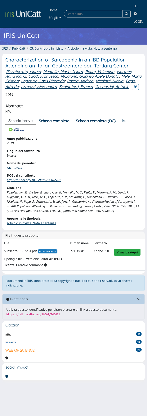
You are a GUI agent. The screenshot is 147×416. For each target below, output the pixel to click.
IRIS (5, 48)
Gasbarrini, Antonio (112, 86)
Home (53, 10)
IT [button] (135, 6)
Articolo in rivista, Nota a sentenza (92, 48)
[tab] (124, 121)
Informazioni (18, 299)
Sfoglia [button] (54, 18)
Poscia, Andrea (80, 80)
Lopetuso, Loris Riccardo (43, 80)
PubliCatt (18, 48)
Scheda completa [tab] (54, 120)
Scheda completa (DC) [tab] (96, 120)
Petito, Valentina (99, 71)
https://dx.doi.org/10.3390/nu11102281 (34, 180)
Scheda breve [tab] (20, 120)
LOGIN (138, 21)
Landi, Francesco (43, 76)
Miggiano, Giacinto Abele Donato (90, 76)
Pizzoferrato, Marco (23, 71)
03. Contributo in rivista (46, 48)
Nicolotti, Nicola (109, 80)
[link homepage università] (23, 13)
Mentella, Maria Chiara (63, 71)
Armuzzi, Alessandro (39, 86)
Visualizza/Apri (127, 252)
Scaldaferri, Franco (76, 86)
